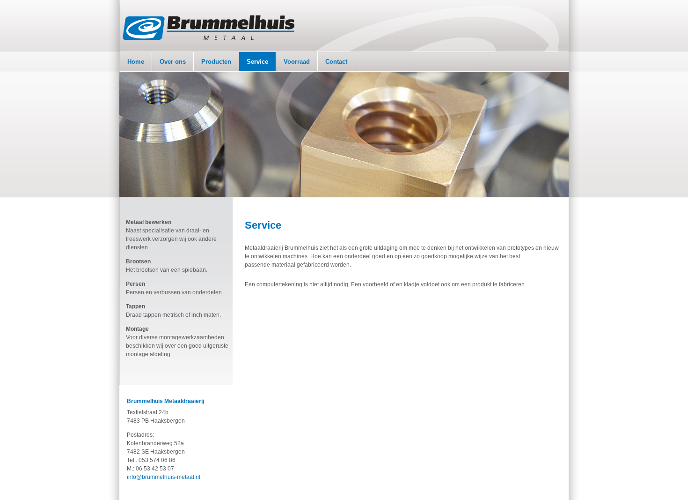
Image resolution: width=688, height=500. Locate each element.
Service (257, 61)
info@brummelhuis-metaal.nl (163, 477)
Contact (336, 61)
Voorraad (297, 61)
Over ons (173, 61)
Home (135, 61)
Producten (216, 61)
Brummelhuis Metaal (208, 27)
